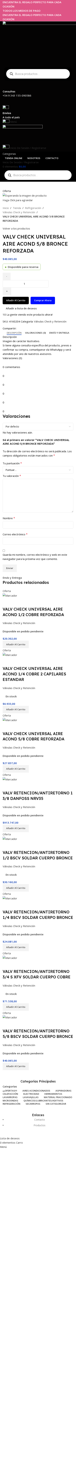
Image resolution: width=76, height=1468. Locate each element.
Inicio (6, 208)
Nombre (9, 518)
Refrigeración (33, 208)
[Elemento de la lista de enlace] (38, 1124)
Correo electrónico (15, 534)
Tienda (17, 208)
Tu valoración (12, 476)
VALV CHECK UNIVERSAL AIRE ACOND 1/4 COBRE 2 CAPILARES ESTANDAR (34, 674)
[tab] (14, 333)
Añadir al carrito (15, 300)
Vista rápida (7, 602)
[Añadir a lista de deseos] (16, 602)
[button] (16, 644)
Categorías (10, 1086)
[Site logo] (23, 134)
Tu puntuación (12, 463)
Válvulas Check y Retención (19, 212)
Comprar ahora (42, 300)
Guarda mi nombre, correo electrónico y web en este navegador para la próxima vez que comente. (35, 557)
